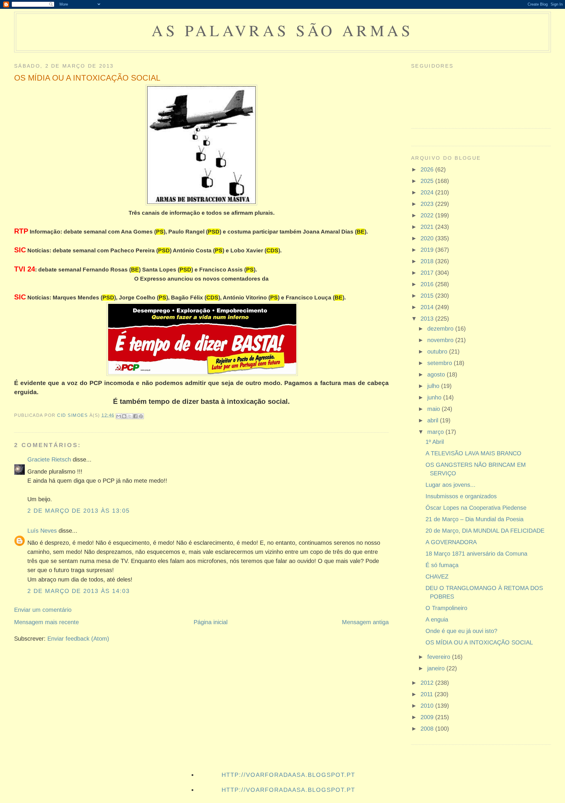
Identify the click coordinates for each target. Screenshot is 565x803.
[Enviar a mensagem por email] (119, 416)
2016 (428, 284)
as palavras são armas (282, 30)
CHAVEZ (437, 576)
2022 (428, 215)
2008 (428, 728)
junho (435, 397)
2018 (428, 261)
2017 (428, 272)
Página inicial (210, 622)
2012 (428, 682)
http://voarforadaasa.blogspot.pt (288, 775)
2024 (428, 192)
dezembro (441, 328)
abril (433, 420)
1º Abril (435, 442)
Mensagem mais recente (46, 622)
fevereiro (439, 657)
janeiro (436, 668)
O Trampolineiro (446, 608)
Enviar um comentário (43, 610)
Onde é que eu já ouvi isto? (461, 631)
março (436, 432)
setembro (440, 363)
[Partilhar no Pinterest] (141, 416)
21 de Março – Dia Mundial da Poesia (475, 519)
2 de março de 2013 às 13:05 (78, 510)
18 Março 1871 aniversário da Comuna (476, 553)
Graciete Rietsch (49, 459)
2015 (428, 295)
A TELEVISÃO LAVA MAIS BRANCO (473, 453)
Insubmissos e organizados (461, 496)
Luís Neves (42, 530)
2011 (428, 694)
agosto (437, 374)
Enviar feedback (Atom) (78, 638)
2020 (428, 238)
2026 (428, 169)
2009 (428, 717)
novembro (441, 340)
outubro (438, 351)
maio (434, 409)
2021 (428, 227)
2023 (428, 204)
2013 (428, 318)
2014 (428, 307)
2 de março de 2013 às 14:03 (78, 591)
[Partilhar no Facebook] (135, 416)
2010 (428, 705)
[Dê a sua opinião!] (124, 416)
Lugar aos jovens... (451, 485)
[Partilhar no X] (130, 416)
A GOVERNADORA (451, 542)
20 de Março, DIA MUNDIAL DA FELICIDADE (485, 530)
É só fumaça (442, 565)
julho (434, 386)
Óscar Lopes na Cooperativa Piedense (476, 507)
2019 (428, 249)
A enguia (437, 619)
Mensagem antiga (365, 622)
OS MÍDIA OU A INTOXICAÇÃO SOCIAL (479, 642)
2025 (428, 181)
